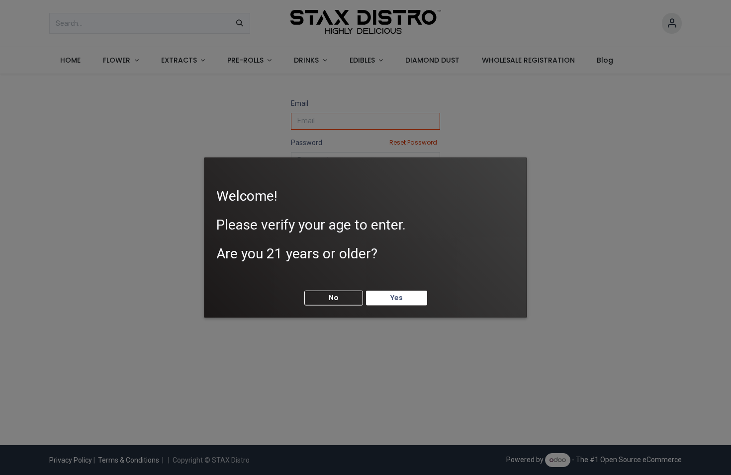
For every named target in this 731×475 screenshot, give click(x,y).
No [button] (334, 298)
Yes (396, 298)
